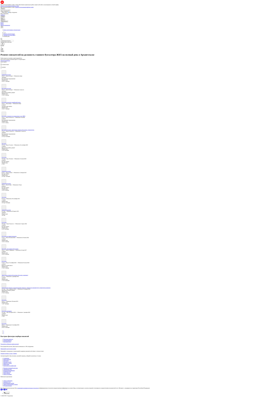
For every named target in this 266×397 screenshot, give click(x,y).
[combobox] (7, 41)
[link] (3, 19)
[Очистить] (2, 44)
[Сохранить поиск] (2, 49)
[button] (2, 22)
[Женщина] (4, 72)
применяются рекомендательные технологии (28, 388)
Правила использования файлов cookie (24, 7)
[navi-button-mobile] (2, 27)
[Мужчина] (4, 155)
